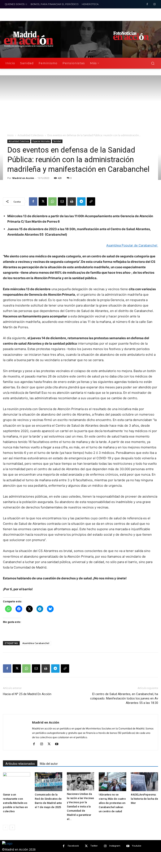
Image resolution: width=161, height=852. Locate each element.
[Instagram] (154, 4)
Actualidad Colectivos (30, 135)
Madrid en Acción (23, 178)
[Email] (62, 201)
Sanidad (57, 141)
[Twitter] (86, 846)
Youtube (136, 845)
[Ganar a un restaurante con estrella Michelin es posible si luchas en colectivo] (16, 781)
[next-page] (12, 827)
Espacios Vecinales (41, 141)
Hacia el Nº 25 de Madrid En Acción (27, 694)
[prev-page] (5, 827)
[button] (152, 63)
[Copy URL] (91, 201)
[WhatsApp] (52, 201)
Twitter (94, 845)
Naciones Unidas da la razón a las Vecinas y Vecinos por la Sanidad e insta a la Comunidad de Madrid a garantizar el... (80, 806)
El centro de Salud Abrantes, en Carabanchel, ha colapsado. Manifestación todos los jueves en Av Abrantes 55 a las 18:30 (124, 698)
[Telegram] (81, 201)
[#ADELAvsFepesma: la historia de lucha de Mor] (144, 781)
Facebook (73, 845)
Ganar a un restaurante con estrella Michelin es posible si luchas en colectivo (15, 803)
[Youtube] (58, 744)
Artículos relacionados (20, 763)
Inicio (10, 135)
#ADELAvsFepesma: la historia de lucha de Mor (144, 799)
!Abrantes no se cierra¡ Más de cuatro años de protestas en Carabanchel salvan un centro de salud (112, 803)
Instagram (114, 845)
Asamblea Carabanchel (35, 643)
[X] (43, 201)
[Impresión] (72, 201)
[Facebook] (147, 4)
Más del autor (49, 763)
